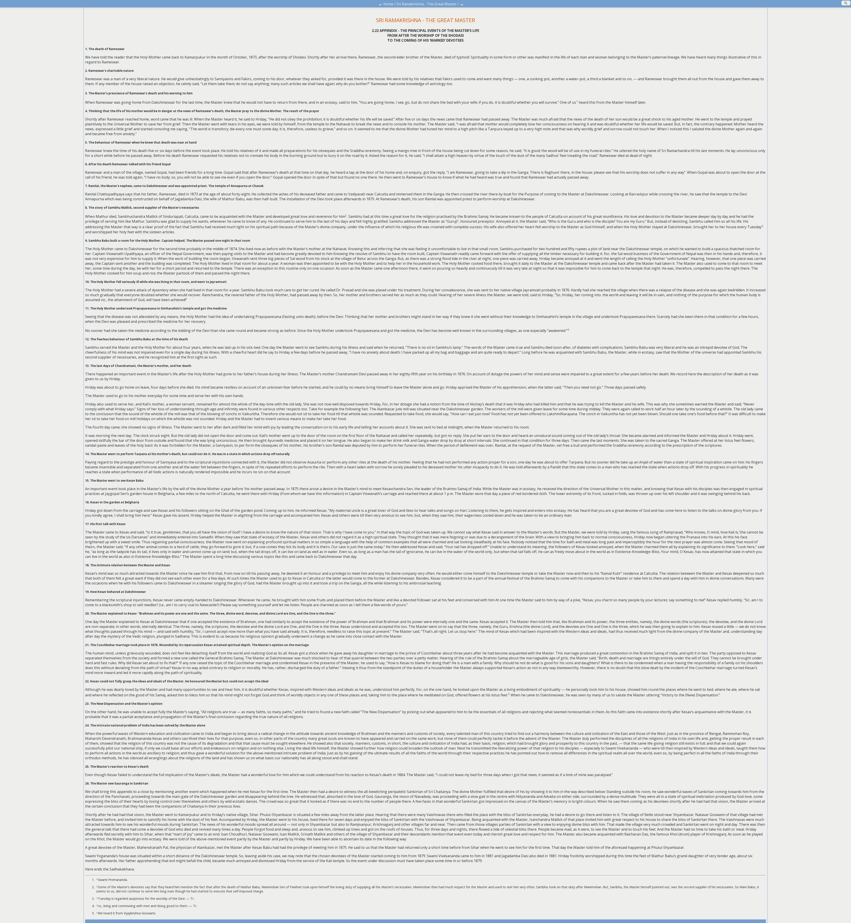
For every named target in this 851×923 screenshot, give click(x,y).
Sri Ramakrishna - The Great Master (426, 4)
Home (388, 4)
